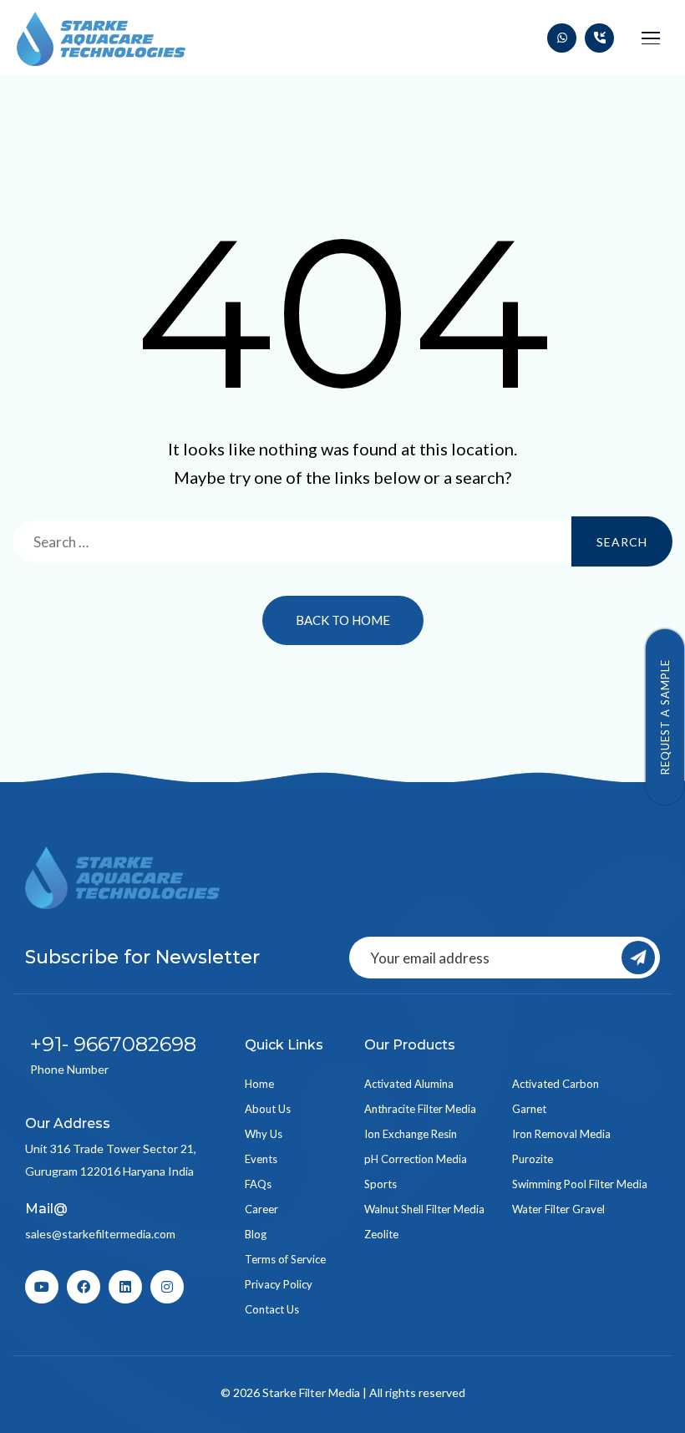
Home (259, 1083)
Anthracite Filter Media (420, 1108)
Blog (255, 1234)
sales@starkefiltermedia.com (100, 1234)
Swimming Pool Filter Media (579, 1184)
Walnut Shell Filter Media (424, 1209)
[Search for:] (342, 541)
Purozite (532, 1159)
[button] (650, 38)
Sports (380, 1184)
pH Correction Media (415, 1159)
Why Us (263, 1134)
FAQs (258, 1184)
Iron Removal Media (561, 1134)
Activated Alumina (409, 1083)
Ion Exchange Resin (410, 1134)
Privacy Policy (278, 1284)
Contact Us (272, 1309)
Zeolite (381, 1234)
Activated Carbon (555, 1083)
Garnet (529, 1108)
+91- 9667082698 (113, 1044)
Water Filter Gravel (558, 1209)
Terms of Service (285, 1259)
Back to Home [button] (343, 620)
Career (261, 1209)
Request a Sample (665, 717)
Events (261, 1159)
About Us (268, 1108)
